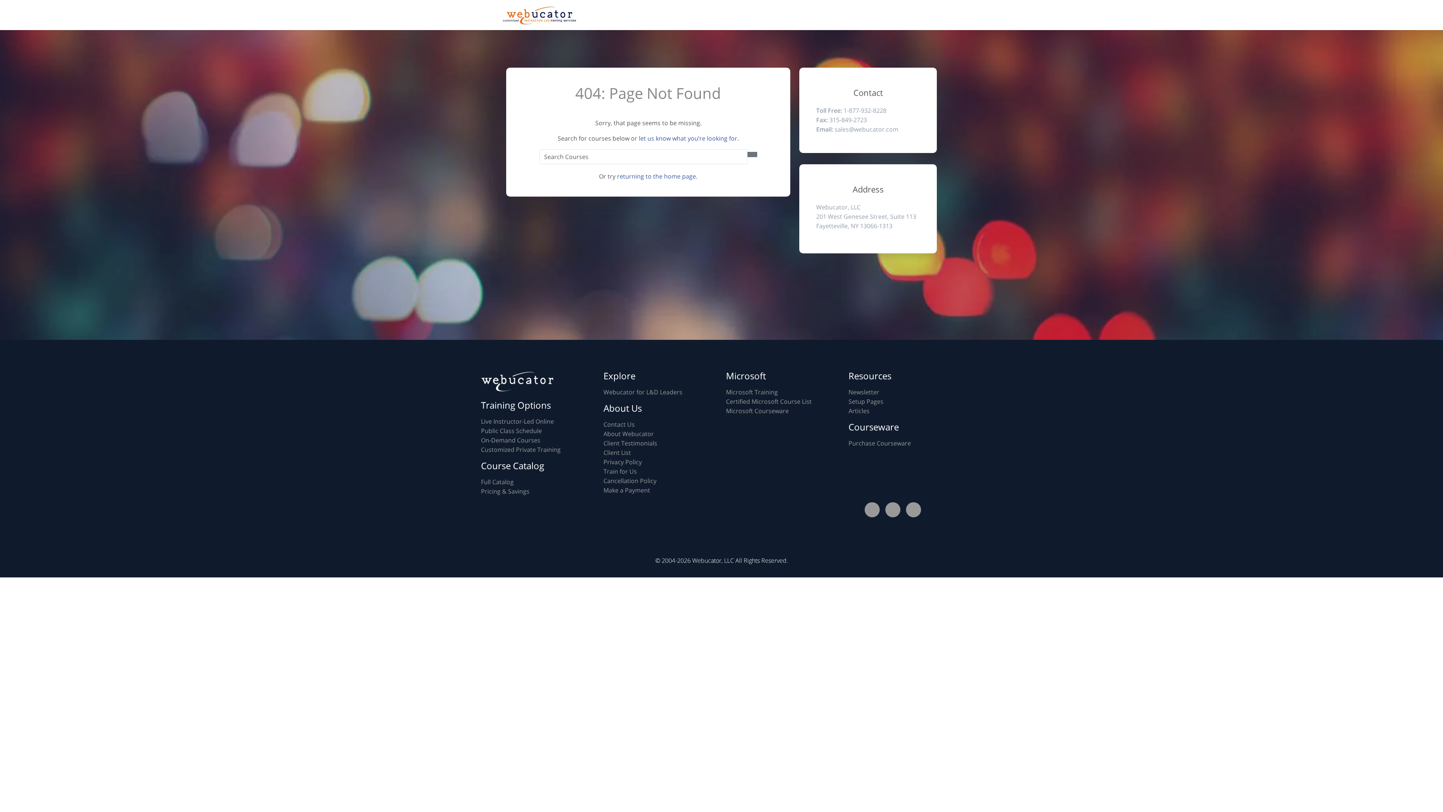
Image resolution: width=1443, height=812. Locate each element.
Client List (617, 452)
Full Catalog (497, 482)
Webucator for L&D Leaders (643, 392)
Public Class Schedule (511, 431)
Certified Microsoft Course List (769, 401)
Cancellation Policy (630, 481)
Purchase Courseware (880, 443)
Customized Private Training (521, 449)
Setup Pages (866, 401)
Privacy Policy (623, 462)
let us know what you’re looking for (688, 138)
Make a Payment (627, 490)
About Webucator (629, 434)
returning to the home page (656, 176)
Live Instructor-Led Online (517, 421)
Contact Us (619, 424)
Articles (859, 411)
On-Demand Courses (510, 440)
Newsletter (864, 392)
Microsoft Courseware (757, 411)
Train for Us (620, 471)
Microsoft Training (752, 392)
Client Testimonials (630, 443)
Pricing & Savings (505, 491)
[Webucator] (539, 15)
